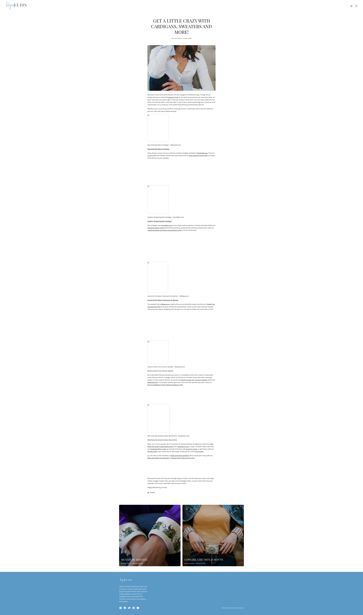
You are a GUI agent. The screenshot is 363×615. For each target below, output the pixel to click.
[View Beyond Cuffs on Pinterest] (133, 607)
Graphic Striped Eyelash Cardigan (159, 221)
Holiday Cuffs (152, 451)
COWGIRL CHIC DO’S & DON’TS (203, 559)
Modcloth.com (152, 382)
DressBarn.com (166, 225)
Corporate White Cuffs (155, 228)
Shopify (242, 608)
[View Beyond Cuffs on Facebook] (124, 607)
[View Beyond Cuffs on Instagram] (120, 607)
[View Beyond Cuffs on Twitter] (129, 607)
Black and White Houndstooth (158, 458)
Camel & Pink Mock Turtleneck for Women (162, 300)
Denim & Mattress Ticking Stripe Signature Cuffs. (165, 385)
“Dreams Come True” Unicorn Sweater (193, 380)
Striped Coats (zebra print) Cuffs (182, 458)
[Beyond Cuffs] (16, 6)
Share (152, 492)
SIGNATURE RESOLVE (134, 559)
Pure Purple (199, 451)
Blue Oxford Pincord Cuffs (198, 155)
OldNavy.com (165, 304)
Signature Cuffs (172, 97)
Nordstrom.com (183, 446)
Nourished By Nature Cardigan (158, 149)
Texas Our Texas (191, 449)
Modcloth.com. (202, 153)
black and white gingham (179, 455)
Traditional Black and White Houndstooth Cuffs (164, 230)
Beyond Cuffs (229, 608)
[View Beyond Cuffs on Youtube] (138, 607)
